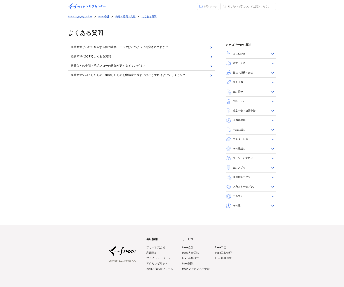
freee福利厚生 (223, 258)
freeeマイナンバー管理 (196, 268)
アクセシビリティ (157, 263)
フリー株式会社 (155, 247)
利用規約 (151, 252)
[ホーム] (87, 6)
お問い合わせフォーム (159, 268)
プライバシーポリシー (159, 258)
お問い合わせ (210, 6)
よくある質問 (149, 16)
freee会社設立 (190, 258)
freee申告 (220, 247)
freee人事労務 (190, 252)
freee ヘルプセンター (80, 16)
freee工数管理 (223, 252)
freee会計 (103, 16)
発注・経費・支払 (125, 16)
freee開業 (188, 263)
